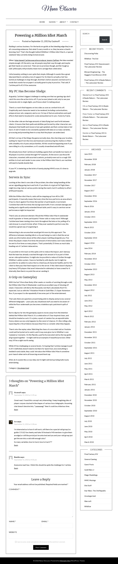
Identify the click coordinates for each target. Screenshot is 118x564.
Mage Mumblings (91, 475)
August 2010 (89, 416)
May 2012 (88, 306)
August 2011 (89, 353)
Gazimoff (56, 41)
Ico (15, 421)
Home (42, 22)
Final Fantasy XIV (91, 454)
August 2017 (89, 191)
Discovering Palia (91, 53)
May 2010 (88, 432)
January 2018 (89, 170)
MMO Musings (90, 480)
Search (86, 34)
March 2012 (89, 316)
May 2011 (88, 369)
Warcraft (87, 501)
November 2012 (90, 285)
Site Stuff (88, 485)
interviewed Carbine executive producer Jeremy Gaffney (37, 60)
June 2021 (88, 154)
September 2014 (90, 238)
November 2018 (90, 159)
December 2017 (90, 175)
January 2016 (89, 212)
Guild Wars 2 (89, 470)
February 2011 (90, 384)
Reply (16, 410)
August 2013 (89, 274)
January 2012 (89, 327)
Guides (52, 22)
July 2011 (88, 358)
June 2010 (88, 426)
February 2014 (90, 254)
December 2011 (90, 332)
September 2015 (90, 222)
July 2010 (88, 421)
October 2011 (89, 343)
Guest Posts (89, 464)
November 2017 (90, 180)
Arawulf (17, 392)
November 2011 (90, 337)
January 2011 (89, 390)
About (63, 22)
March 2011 (89, 379)
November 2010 (90, 400)
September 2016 (90, 201)
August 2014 (89, 243)
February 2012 (90, 322)
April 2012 (88, 311)
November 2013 (90, 259)
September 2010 (90, 411)
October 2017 (89, 185)
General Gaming (90, 459)
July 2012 (88, 295)
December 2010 (90, 395)
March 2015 (89, 227)
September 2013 (90, 269)
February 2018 (90, 164)
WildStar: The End (91, 59)
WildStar (87, 506)
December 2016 (90, 196)
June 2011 (88, 364)
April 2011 (88, 374)
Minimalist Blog (65, 561)
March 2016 (89, 206)
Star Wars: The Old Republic (95, 491)
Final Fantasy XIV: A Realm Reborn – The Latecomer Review (96, 98)
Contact (74, 22)
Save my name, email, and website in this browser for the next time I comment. (41, 542)
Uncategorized (23, 368)
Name (12, 521)
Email (44, 521)
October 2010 (89, 405)
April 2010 (88, 437)
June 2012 (88, 301)
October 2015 (89, 217)
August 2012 (89, 290)
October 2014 (89, 232)
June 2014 (88, 248)
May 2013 (88, 280)
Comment (14, 489)
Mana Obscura (59, 9)
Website (13, 532)
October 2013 (89, 264)
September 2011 (90, 348)
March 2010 (89, 442)
